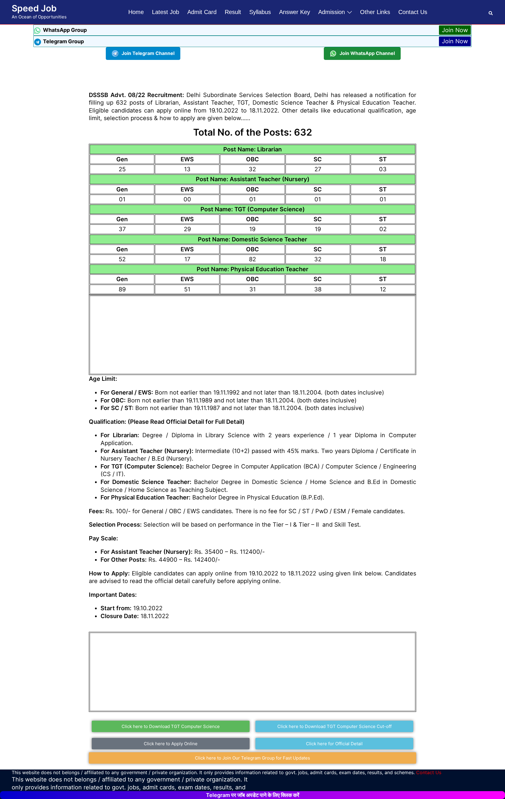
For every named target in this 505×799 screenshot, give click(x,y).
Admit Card (202, 12)
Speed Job (34, 8)
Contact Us (412, 12)
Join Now (455, 30)
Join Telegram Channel (148, 53)
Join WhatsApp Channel (367, 53)
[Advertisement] (252, 73)
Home (136, 12)
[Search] (491, 12)
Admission (331, 12)
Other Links (375, 12)
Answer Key (294, 12)
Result (233, 12)
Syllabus (260, 12)
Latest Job (165, 12)
